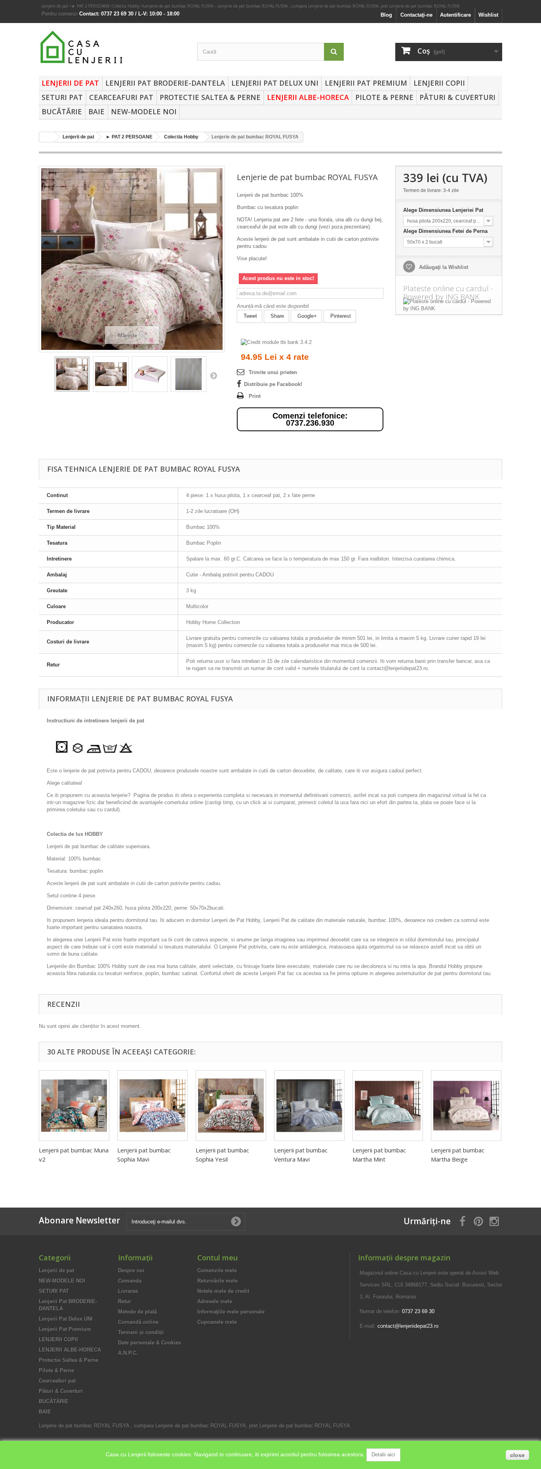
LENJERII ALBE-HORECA (308, 97)
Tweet (249, 316)
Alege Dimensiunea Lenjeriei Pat (444, 210)
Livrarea (128, 1291)
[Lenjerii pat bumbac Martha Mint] (387, 1105)
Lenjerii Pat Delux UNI (274, 83)
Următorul (213, 375)
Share (276, 316)
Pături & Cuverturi (457, 97)
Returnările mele (217, 1281)
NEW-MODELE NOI (144, 111)
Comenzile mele (217, 1270)
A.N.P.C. (128, 1353)
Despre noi (131, 1270)
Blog (386, 15)
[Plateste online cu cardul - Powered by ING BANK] (448, 305)
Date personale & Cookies (149, 1343)
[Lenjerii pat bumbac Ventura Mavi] (309, 1105)
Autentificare (455, 15)
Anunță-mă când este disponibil (273, 306)
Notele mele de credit (223, 1291)
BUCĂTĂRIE (62, 111)
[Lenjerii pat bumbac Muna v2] (74, 1105)
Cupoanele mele (217, 1322)
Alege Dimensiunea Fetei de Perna (446, 231)
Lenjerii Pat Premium (366, 83)
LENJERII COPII (439, 83)
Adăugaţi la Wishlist (442, 267)
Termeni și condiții (141, 1332)
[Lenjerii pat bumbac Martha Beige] (466, 1105)
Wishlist (488, 15)
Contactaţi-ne (416, 15)
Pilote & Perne (384, 97)
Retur (124, 1301)
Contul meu (217, 1257)
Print (255, 396)
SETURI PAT (62, 97)
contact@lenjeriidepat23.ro (407, 1326)
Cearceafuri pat (121, 97)
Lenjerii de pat (55, 6)
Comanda (129, 1281)
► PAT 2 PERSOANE (91, 6)
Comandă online (138, 1322)
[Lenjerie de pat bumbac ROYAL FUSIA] (72, 374)
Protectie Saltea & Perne (210, 97)
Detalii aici (383, 1454)
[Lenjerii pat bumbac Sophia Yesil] (231, 1105)
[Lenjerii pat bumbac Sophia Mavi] (152, 1105)
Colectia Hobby (126, 6)
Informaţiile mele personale (231, 1312)
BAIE (96, 111)
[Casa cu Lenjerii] (112, 47)
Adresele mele (214, 1301)
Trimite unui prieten (273, 372)
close (517, 1455)
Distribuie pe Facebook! (273, 384)
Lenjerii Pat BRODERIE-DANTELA (165, 83)
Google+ (306, 316)
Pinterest (340, 316)
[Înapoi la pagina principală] (47, 137)
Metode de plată (137, 1312)
